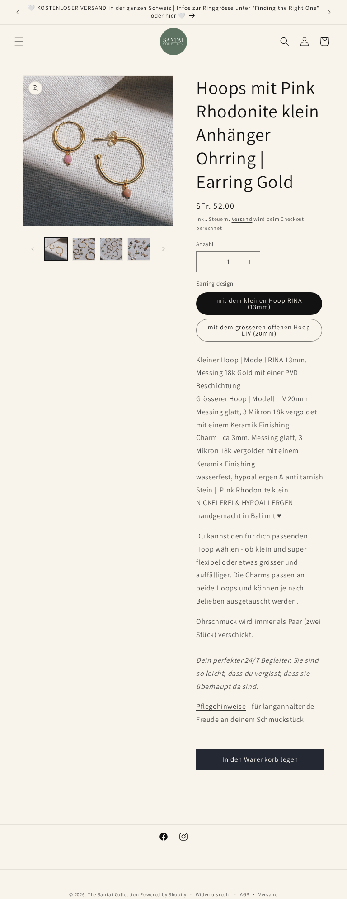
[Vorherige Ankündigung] (18, 12)
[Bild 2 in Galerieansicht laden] (83, 249)
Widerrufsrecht (213, 894)
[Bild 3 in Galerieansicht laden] (111, 249)
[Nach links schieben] (32, 249)
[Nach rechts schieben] (164, 249)
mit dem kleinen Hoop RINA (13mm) (259, 303)
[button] (19, 42)
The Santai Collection (113, 894)
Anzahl (204, 244)
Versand (242, 218)
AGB (244, 894)
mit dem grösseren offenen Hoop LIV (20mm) (259, 330)
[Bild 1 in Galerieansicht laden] (56, 249)
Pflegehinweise (221, 706)
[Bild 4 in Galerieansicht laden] (138, 249)
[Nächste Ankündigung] (329, 12)
